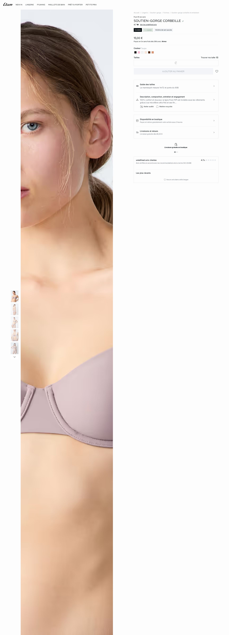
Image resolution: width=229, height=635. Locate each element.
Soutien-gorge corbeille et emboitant (185, 13)
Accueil (136, 13)
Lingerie (145, 13)
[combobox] (176, 63)
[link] (19, 5)
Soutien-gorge (155, 13)
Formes (166, 13)
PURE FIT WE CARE (140, 17)
